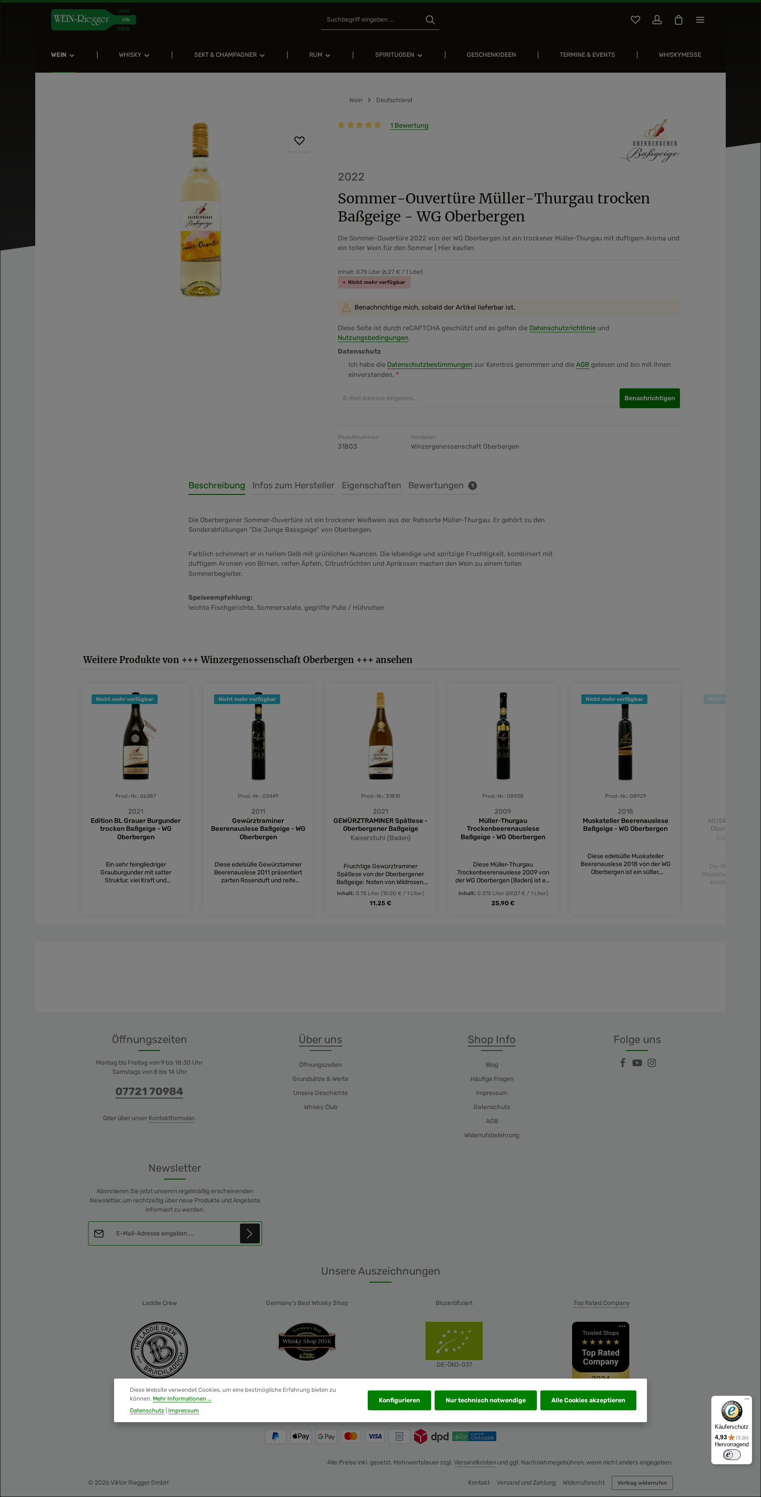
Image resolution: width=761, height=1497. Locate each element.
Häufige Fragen (491, 1079)
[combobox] (371, 20)
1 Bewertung (409, 125)
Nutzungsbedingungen (373, 338)
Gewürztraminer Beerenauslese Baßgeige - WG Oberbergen (258, 829)
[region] (200, 215)
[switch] (732, 1454)
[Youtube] (637, 1065)
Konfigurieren (399, 1400)
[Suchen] (430, 20)
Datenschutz (491, 1107)
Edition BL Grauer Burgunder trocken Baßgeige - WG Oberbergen (136, 829)
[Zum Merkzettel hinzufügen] (299, 141)
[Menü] (747, 1401)
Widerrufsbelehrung (491, 1135)
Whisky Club (320, 1107)
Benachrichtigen (649, 398)
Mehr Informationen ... (182, 1398)
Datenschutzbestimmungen (430, 365)
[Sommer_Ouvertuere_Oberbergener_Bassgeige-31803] (200, 215)
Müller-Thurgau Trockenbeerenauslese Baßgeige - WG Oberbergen (503, 829)
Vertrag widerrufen (642, 1483)
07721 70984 (149, 1091)
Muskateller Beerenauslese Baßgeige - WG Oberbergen (626, 825)
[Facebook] (623, 1065)
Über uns (320, 1039)
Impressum (491, 1093)
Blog (492, 1065)
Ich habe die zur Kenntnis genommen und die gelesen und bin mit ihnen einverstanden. (509, 370)
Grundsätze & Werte (320, 1079)
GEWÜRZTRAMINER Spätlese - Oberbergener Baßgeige (380, 825)
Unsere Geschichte (320, 1093)
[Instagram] (652, 1065)
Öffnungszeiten (320, 1065)
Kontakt (479, 1482)
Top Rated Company (601, 1303)
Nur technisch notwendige (486, 1400)
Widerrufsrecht (584, 1482)
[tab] (216, 485)
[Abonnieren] (250, 1233)
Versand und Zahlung (526, 1482)
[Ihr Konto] (657, 20)
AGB (582, 365)
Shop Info (492, 1039)
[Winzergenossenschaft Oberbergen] (649, 141)
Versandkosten (475, 1462)
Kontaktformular (171, 1118)
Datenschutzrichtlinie (562, 328)
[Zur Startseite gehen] (93, 19)
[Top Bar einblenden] (700, 20)
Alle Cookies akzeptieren (588, 1400)
